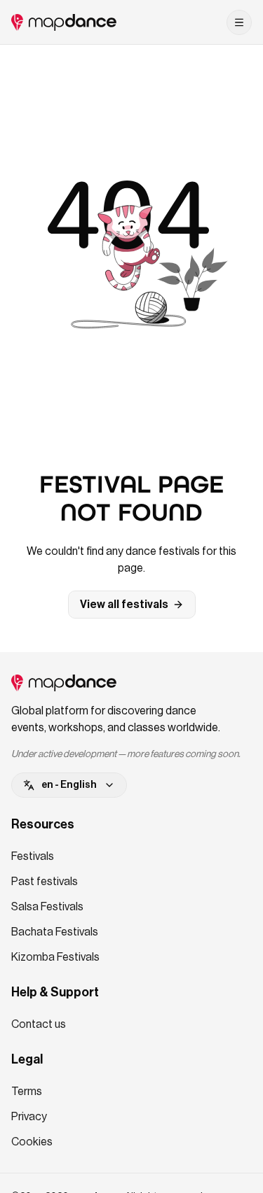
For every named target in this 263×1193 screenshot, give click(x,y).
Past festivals (44, 881)
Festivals (32, 856)
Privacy (29, 1116)
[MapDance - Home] (63, 22)
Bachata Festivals (54, 932)
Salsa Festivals (47, 906)
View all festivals (124, 604)
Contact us (38, 1024)
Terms (26, 1091)
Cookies (32, 1142)
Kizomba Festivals (55, 957)
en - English (69, 785)
